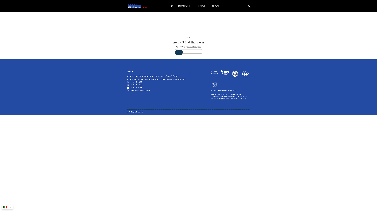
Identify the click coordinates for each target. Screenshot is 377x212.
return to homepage (194, 47)
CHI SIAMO (201, 6)
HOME (172, 6)
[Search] (179, 52)
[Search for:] (188, 51)
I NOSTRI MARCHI (184, 6)
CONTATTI (215, 6)
